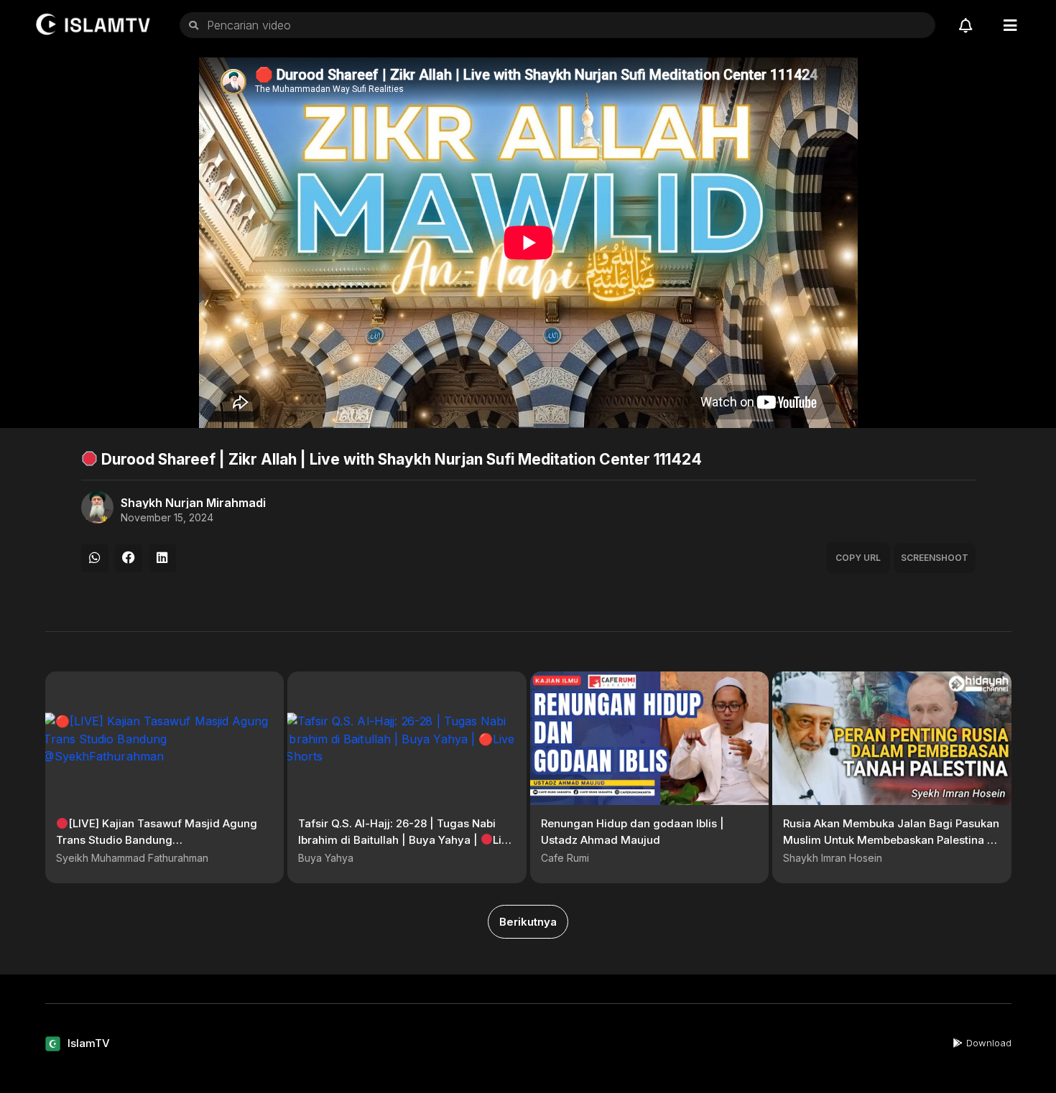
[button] (94, 558)
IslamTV (89, 1043)
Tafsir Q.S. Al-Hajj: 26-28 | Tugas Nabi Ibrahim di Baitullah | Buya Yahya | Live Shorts (406, 839)
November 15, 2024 (167, 518)
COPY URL (858, 557)
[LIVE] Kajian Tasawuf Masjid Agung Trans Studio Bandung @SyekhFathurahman (156, 839)
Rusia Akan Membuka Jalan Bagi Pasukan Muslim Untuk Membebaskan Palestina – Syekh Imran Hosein (891, 839)
